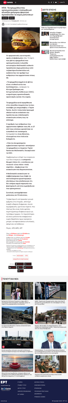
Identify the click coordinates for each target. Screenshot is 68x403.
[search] (49, 2)
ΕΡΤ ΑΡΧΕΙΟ (21, 394)
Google (27, 237)
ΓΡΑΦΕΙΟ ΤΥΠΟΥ (22, 385)
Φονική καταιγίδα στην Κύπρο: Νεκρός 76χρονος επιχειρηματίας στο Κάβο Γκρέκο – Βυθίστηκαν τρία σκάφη (58, 55)
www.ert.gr (4, 401)
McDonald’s (20, 255)
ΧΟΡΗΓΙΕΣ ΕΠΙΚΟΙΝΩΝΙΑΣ (24, 391)
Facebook (25, 239)
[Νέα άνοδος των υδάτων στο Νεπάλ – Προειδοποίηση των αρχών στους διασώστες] (45, 44)
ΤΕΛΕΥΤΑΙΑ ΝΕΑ (10, 278)
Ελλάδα (25, 233)
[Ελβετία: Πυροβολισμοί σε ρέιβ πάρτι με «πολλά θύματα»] (53, 19)
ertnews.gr (20, 248)
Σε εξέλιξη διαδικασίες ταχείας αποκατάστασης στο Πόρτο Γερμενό (16, 326)
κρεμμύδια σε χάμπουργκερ (20, 259)
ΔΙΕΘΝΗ (12, 18)
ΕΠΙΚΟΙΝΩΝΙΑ (37, 388)
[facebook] (51, 2)
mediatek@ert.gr (5, 385)
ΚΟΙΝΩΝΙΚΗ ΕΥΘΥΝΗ (39, 385)
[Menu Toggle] (15, 2)
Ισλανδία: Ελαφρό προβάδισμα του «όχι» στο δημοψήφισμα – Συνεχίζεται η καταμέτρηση (57, 36)
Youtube (27, 242)
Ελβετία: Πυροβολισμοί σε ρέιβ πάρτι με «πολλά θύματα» (53, 28)
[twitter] (53, 2)
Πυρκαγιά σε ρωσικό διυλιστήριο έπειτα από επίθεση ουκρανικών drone (48, 375)
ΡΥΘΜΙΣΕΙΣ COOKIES (39, 397)
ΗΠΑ (26, 255)
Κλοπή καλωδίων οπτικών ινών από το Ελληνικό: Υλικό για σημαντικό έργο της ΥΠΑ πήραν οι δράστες (17, 350)
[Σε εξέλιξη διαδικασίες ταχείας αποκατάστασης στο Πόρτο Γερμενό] (17, 315)
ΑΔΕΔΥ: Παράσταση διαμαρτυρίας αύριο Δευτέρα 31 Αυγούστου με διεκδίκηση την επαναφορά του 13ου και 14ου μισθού (50, 302)
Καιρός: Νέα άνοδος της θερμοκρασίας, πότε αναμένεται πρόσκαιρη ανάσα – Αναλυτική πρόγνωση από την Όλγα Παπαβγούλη (50, 327)
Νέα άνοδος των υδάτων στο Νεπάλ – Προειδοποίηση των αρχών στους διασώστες (58, 45)
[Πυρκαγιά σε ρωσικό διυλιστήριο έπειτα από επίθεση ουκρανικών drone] (50, 364)
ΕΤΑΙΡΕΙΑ (20, 382)
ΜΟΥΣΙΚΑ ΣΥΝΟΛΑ (39, 382)
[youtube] (56, 2)
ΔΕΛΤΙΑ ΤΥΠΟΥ (22, 388)
